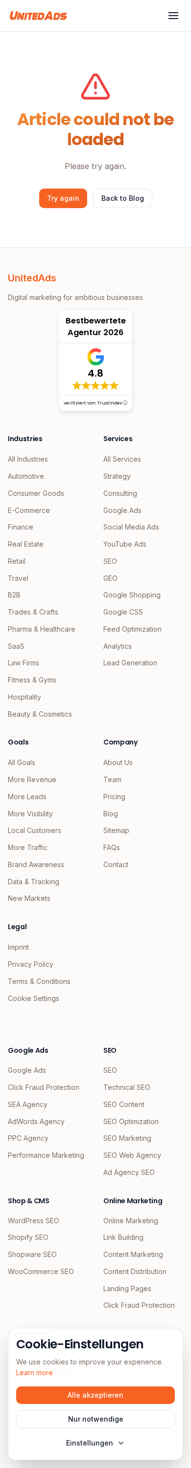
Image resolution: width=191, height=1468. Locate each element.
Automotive (26, 476)
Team (112, 779)
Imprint (18, 947)
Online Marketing (130, 1220)
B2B (14, 595)
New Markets (29, 898)
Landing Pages (127, 1288)
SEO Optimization (131, 1121)
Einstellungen (89, 1443)
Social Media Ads (131, 527)
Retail (16, 561)
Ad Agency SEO (129, 1172)
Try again (63, 198)
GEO (110, 578)
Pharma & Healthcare (41, 629)
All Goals (21, 762)
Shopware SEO (32, 1254)
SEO (110, 561)
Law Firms (23, 663)
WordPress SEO (33, 1220)
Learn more (34, 1372)
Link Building (123, 1237)
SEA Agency (28, 1104)
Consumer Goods (36, 493)
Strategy (117, 476)
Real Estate (26, 544)
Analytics (117, 646)
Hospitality (24, 697)
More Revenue (32, 779)
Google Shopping (132, 595)
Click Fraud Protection (43, 1087)
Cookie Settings (33, 998)
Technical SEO (126, 1087)
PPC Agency (28, 1138)
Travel (18, 578)
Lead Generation (130, 663)
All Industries (28, 459)
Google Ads (122, 510)
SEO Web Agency (132, 1155)
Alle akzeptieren (95, 1395)
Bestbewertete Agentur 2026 (96, 326)
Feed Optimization (132, 629)
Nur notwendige (95, 1419)
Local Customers (34, 830)
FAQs (111, 847)
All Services (122, 459)
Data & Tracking (33, 881)
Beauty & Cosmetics (40, 714)
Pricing (114, 796)
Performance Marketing (46, 1155)
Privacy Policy (30, 964)
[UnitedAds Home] (38, 15)
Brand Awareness (36, 864)
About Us (118, 762)
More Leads (27, 796)
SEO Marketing (127, 1138)
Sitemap (116, 830)
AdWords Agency (36, 1121)
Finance (20, 527)
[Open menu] (173, 15)
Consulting (120, 493)
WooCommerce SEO (41, 1271)
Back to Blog (122, 198)
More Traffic (28, 847)
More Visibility (30, 813)
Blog (110, 813)
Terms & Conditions (39, 981)
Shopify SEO (28, 1237)
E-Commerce (29, 510)
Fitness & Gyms (32, 680)
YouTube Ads (124, 544)
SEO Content (123, 1104)
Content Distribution (135, 1271)
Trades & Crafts (33, 612)
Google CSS (123, 612)
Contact (115, 864)
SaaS (16, 646)
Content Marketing (133, 1254)
